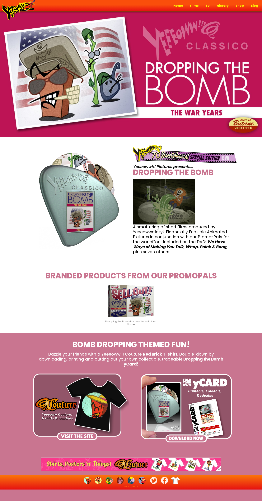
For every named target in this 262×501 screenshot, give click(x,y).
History (223, 6)
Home (178, 6)
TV (207, 6)
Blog (254, 6)
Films (194, 6)
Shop (240, 6)
